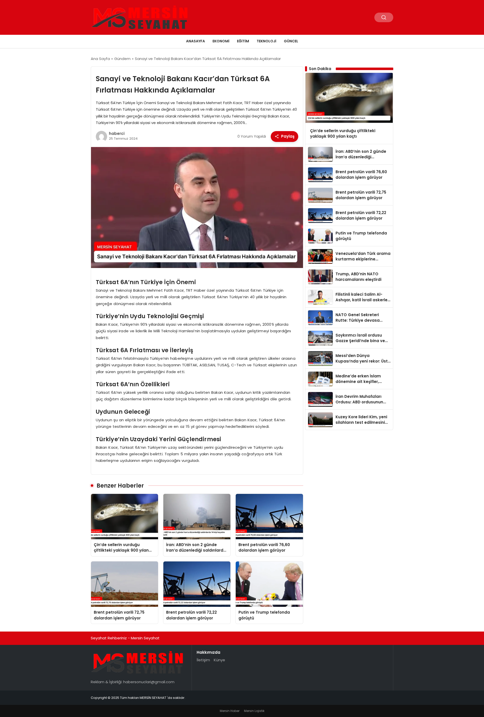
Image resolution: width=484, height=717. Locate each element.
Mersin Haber (229, 711)
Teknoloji (266, 41)
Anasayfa (195, 41)
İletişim (203, 660)
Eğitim (243, 41)
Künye (219, 660)
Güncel (291, 41)
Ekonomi (221, 41)
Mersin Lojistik (254, 711)
